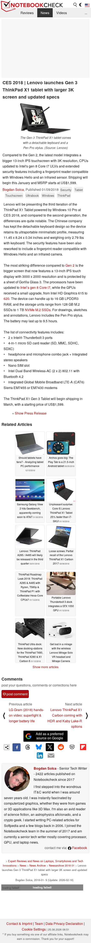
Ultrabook (32, 195)
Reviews (27, 12)
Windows (48, 195)
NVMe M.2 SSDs (38, 309)
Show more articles (45, 667)
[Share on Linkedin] (40, 755)
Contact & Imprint (19, 923)
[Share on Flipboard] (83, 747)
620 (6, 298)
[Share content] (7, 747)
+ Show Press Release (29, 413)
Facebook (79, 847)
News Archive (37, 865)
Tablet (78, 189)
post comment (17, 694)
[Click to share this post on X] (50, 747)
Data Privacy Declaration (64, 923)
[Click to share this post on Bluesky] (39, 747)
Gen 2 (69, 265)
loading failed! (10, 888)
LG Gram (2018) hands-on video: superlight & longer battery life (26, 715)
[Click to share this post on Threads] (27, 747)
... (86, 12)
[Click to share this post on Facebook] (16, 747)
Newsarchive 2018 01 (61, 865)
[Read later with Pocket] (72, 747)
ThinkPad (63, 195)
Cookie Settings (34, 929)
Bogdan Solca (13, 189)
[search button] (75, 5)
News (45, 12)
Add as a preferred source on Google (49, 736)
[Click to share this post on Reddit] (61, 747)
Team (39, 923)
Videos (61, 12)
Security (65, 189)
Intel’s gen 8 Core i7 (35, 287)
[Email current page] (51, 756)
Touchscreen (14, 195)
